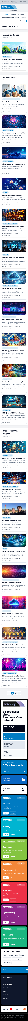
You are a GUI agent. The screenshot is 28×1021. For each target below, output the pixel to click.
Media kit (13, 813)
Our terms (6, 1002)
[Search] (20, 21)
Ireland (22, 955)
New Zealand (7, 959)
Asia (5, 955)
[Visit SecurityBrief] (9, 907)
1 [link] (12, 693)
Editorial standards (8, 988)
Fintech (17, 17)
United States (7, 962)
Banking (13, 14)
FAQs (4, 991)
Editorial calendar (7, 984)
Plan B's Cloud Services (7, 1017)
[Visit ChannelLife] (9, 820)
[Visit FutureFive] (9, 863)
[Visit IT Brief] (9, 885)
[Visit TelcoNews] (9, 929)
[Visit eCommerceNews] (9, 841)
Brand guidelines (7, 977)
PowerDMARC (4, 1019)
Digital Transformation (8, 17)
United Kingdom (17, 959)
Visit (5, 813)
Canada (11, 955)
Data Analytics (20, 14)
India (16, 955)
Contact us (6, 981)
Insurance (23, 17)
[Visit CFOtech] (9, 798)
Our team (5, 998)
